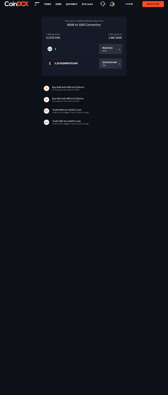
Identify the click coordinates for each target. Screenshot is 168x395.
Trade (47, 4)
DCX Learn (87, 4)
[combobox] (110, 49)
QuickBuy (71, 4)
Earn (58, 4)
